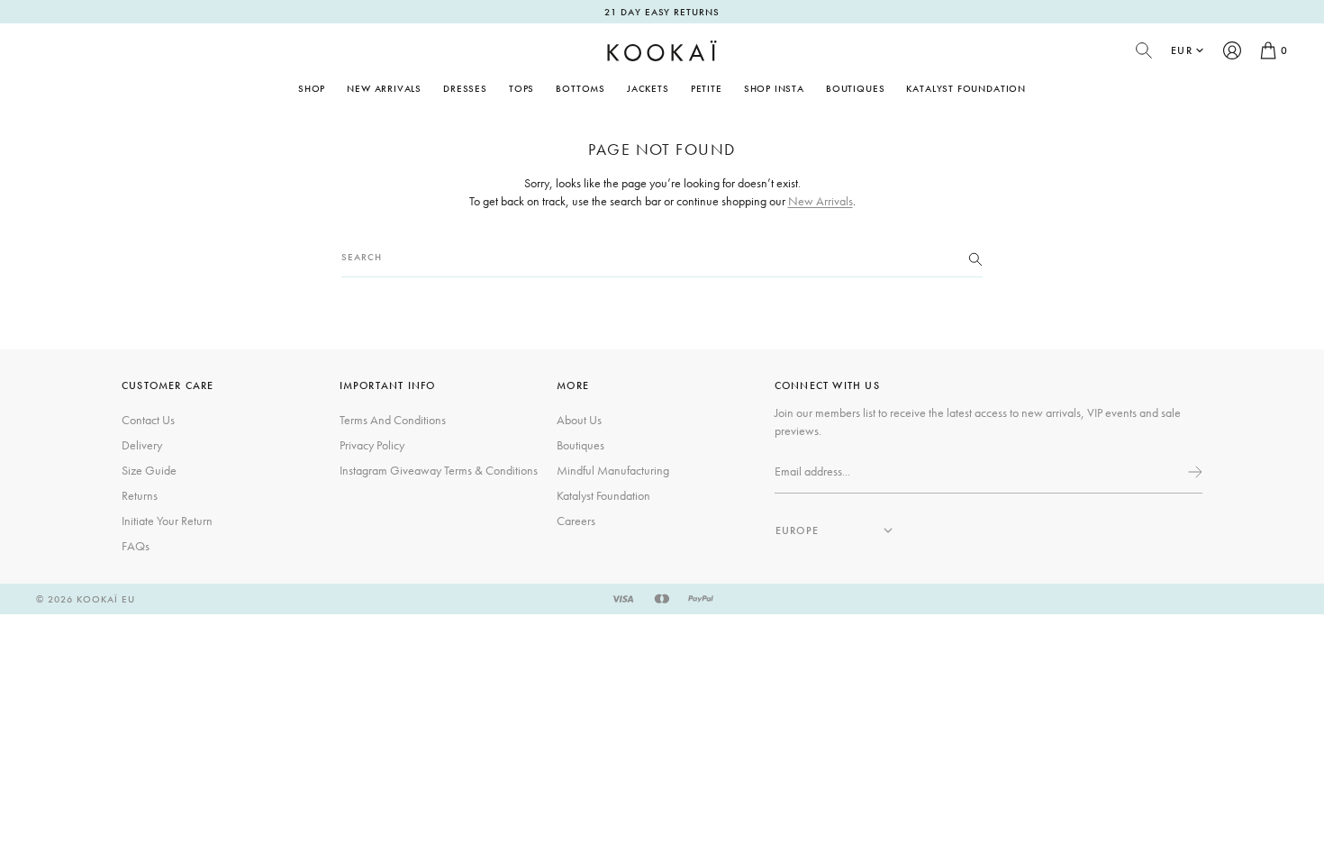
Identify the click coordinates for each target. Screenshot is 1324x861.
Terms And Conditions (393, 420)
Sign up (1193, 472)
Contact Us (148, 420)
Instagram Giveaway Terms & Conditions (439, 470)
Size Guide (149, 470)
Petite (706, 88)
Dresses (465, 88)
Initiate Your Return (167, 520)
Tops (521, 88)
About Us (579, 420)
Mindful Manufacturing (613, 470)
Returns (140, 495)
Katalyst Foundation (966, 88)
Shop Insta (774, 88)
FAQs (136, 546)
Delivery (142, 445)
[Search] (975, 257)
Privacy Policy (372, 445)
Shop (311, 88)
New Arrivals (384, 88)
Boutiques (855, 88)
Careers (576, 520)
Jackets (648, 88)
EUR (1182, 50)
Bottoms (580, 88)
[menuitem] (384, 88)
